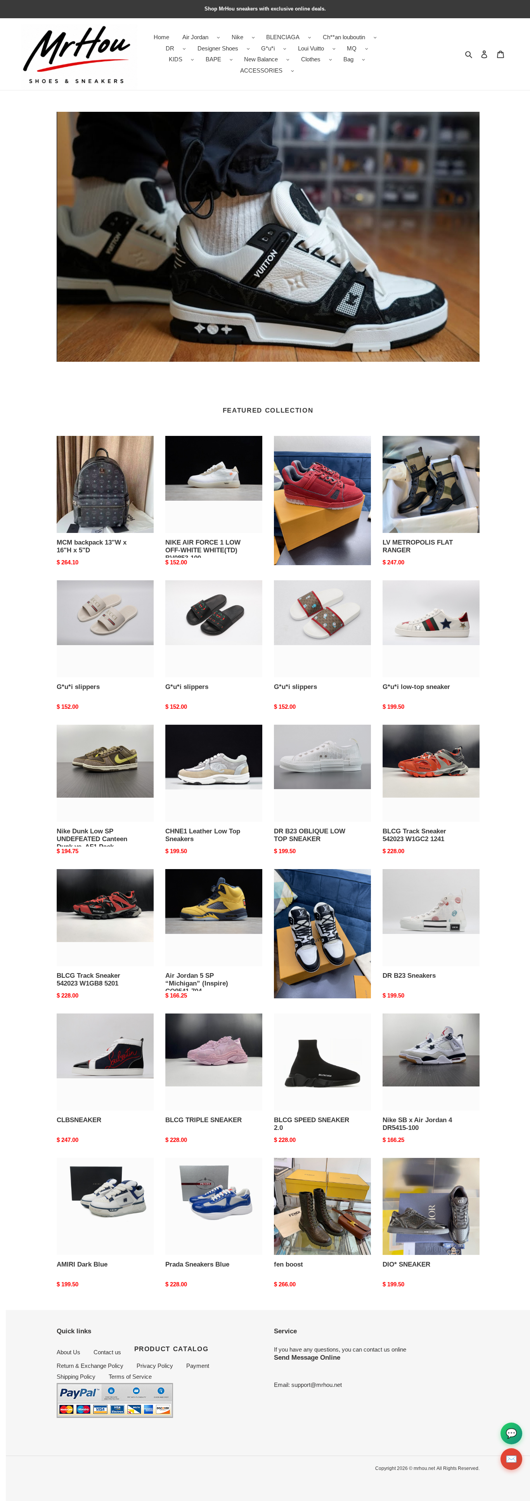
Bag (348, 59)
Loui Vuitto (311, 48)
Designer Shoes (217, 48)
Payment (197, 1365)
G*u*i (268, 48)
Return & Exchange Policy (90, 1365)
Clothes (310, 59)
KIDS (175, 59)
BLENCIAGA (283, 37)
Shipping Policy (76, 1376)
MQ (352, 48)
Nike (237, 37)
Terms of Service (130, 1376)
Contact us (107, 1352)
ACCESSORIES (261, 70)
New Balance (261, 59)
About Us (68, 1352)
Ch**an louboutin (344, 37)
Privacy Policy (155, 1365)
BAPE (213, 59)
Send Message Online (307, 1357)
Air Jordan (195, 37)
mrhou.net (424, 1468)
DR (170, 48)
